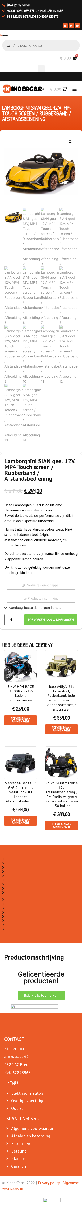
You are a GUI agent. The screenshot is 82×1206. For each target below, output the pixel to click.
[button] (41, 68)
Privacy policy (49, 1182)
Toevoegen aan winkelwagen (51, 619)
